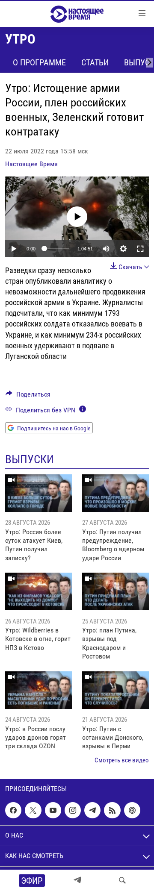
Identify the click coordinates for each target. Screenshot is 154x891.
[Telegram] (77, 880)
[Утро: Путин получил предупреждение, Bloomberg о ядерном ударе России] (115, 493)
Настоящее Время (31, 164)
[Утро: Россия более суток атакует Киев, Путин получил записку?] (38, 493)
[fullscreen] (140, 248)
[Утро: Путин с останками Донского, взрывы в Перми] (115, 690)
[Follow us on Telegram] (92, 810)
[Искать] (122, 880)
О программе (39, 62)
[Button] (28, 396)
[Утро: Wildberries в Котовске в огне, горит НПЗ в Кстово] (38, 591)
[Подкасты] (132, 810)
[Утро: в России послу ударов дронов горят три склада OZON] (38, 690)
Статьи (95, 62)
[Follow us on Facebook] (13, 810)
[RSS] (112, 810)
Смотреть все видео (122, 760)
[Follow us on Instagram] (73, 810)
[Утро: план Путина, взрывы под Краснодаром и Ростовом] (115, 591)
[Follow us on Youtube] (53, 810)
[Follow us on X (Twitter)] (33, 810)
